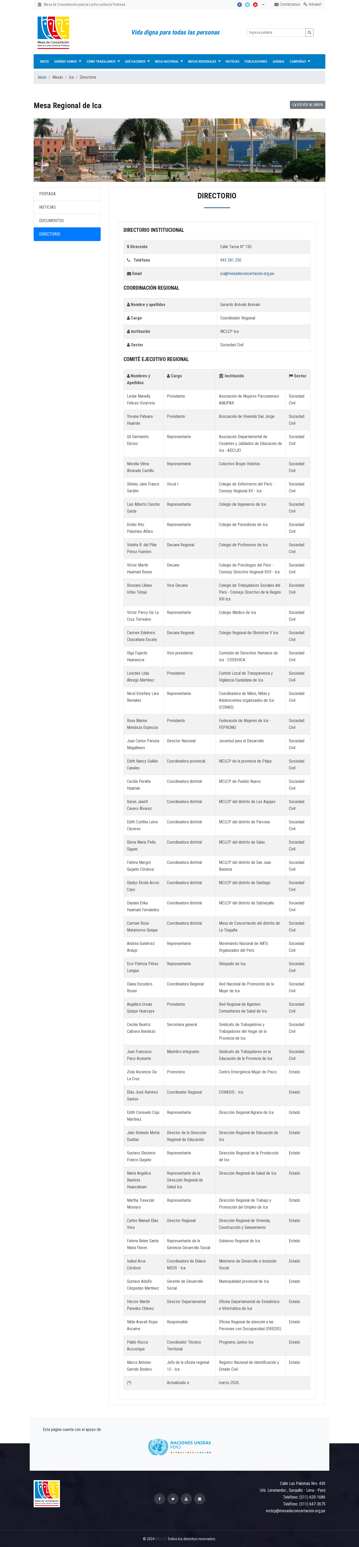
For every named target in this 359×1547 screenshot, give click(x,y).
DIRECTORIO (49, 234)
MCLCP (160, 1538)
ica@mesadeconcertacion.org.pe (247, 273)
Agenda (278, 61)
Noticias (232, 61)
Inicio (44, 61)
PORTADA (47, 193)
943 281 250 (230, 260)
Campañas (298, 61)
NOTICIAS (47, 207)
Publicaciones (256, 61)
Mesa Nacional (167, 61)
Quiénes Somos (66, 61)
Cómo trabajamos (101, 61)
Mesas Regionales (202, 61)
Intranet (314, 4)
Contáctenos (289, 4)
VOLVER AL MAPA (309, 105)
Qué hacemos (135, 61)
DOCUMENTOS (51, 220)
